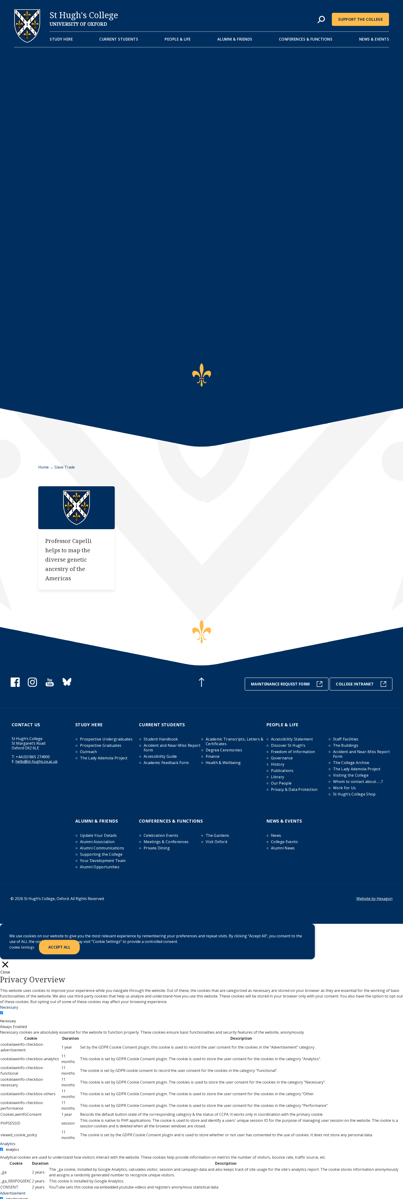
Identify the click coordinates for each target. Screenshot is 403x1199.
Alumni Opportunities (99, 867)
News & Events (374, 39)
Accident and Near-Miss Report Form (172, 747)
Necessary (8, 1021)
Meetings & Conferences (166, 841)
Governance (282, 758)
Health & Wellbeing (223, 762)
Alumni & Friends (234, 39)
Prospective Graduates (100, 745)
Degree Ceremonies (224, 750)
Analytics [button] (7, 1143)
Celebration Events (161, 835)
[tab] (321, 20)
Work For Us (344, 787)
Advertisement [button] (12, 1193)
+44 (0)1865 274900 (33, 756)
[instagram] (32, 685)
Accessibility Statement (292, 739)
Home (43, 467)
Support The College (360, 19)
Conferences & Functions (306, 39)
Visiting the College (350, 775)
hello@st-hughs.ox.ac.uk (36, 761)
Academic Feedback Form (166, 762)
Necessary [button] (9, 1007)
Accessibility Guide (160, 756)
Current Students (118, 39)
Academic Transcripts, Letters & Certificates (235, 741)
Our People (281, 783)
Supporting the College (101, 854)
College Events (284, 841)
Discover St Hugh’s (288, 745)
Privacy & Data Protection (294, 789)
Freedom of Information (293, 751)
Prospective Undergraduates (106, 739)
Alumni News (283, 848)
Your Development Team (102, 860)
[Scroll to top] (201, 683)
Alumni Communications (102, 848)
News (276, 835)
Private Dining (157, 848)
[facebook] (15, 685)
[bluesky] (67, 685)
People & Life (178, 39)
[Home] (27, 41)
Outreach (88, 751)
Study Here (61, 39)
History (277, 764)
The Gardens (217, 835)
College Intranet (355, 684)
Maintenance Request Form (280, 684)
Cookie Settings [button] (21, 947)
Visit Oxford (216, 841)
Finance (212, 756)
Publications (282, 770)
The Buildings (345, 745)
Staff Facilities (345, 739)
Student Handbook (161, 739)
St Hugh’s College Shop (354, 794)
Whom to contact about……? (358, 781)
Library (277, 777)
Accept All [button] (59, 947)
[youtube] (49, 685)
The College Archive (351, 762)
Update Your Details (98, 835)
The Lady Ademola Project (103, 758)
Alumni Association (97, 841)
